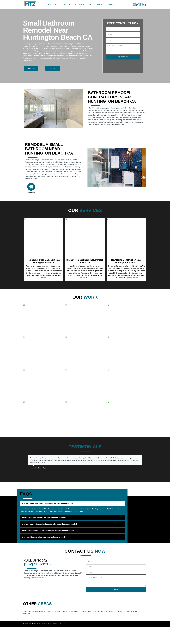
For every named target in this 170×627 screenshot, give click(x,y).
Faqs (91, 4)
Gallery (99, 4)
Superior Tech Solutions (58, 624)
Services (67, 4)
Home (49, 4)
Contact (110, 4)
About (57, 4)
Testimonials (80, 4)
